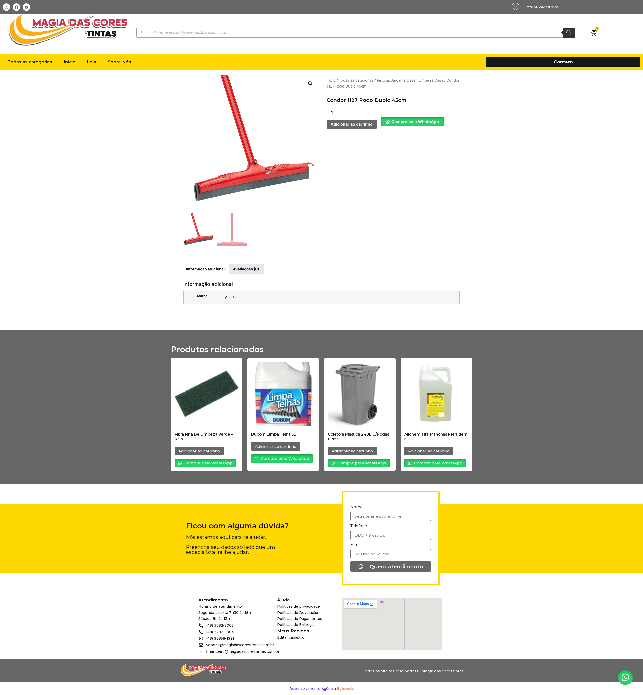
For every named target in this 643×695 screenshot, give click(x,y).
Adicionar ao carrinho (352, 124)
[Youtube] (26, 7)
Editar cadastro (290, 637)
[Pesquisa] (569, 33)
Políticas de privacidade (298, 606)
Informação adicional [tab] (205, 269)
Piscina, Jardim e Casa (396, 80)
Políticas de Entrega (295, 624)
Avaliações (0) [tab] (246, 269)
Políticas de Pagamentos (299, 618)
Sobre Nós (119, 61)
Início (70, 61)
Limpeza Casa (431, 80)
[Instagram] (6, 7)
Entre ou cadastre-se (541, 7)
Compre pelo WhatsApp (415, 121)
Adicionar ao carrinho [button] (199, 451)
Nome (356, 507)
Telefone (358, 526)
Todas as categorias (30, 61)
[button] (310, 83)
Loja (91, 61)
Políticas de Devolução (297, 612)
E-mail (356, 545)
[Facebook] (16, 7)
